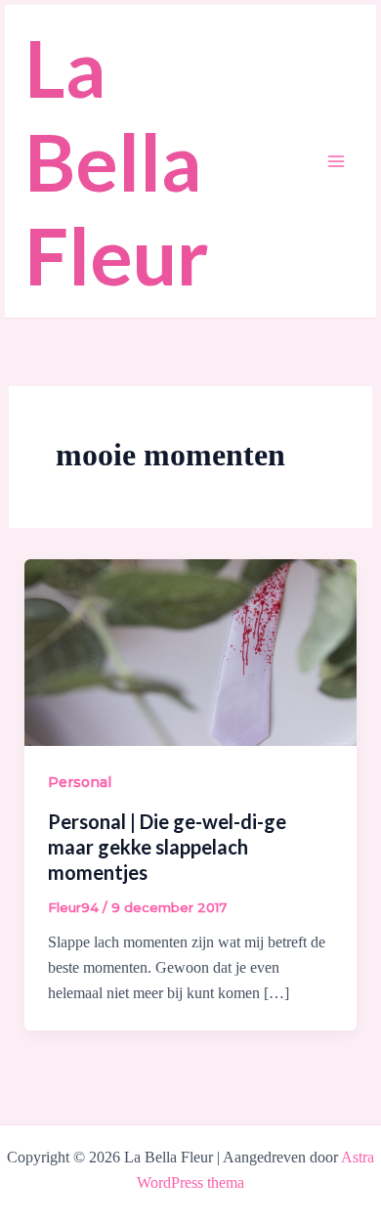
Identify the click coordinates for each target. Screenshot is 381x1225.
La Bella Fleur (116, 161)
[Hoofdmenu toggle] (336, 161)
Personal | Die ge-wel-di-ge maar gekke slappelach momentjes (167, 846)
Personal (79, 782)
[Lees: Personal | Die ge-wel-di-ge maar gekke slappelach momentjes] (191, 651)
